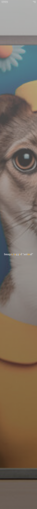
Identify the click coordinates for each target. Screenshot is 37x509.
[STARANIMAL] (4, 2)
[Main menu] (34, 2)
